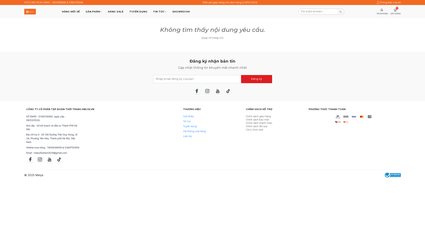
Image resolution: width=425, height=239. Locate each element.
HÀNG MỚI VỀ (71, 11)
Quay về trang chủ (212, 37)
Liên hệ (187, 136)
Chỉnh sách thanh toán (259, 122)
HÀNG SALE (116, 11)
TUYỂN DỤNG (138, 11)
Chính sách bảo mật (257, 119)
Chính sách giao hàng (258, 116)
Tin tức (187, 121)
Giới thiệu (188, 116)
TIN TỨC (158, 11)
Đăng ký (256, 78)
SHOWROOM (181, 11)
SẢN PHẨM (93, 11)
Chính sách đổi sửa (256, 126)
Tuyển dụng (190, 126)
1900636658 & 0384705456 (67, 2)
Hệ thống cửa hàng (194, 131)
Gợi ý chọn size (254, 129)
